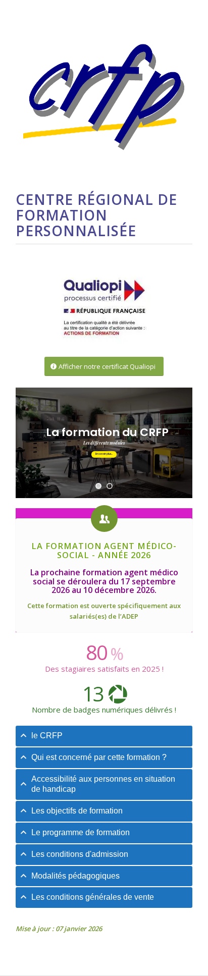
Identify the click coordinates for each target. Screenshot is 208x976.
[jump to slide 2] (110, 486)
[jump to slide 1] (98, 486)
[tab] (104, 736)
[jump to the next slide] (104, 454)
